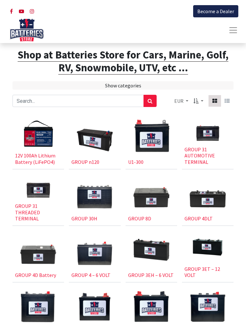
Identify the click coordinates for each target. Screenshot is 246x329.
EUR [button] (179, 101)
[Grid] (215, 101)
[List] (227, 101)
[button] (198, 101)
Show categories (123, 85)
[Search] (150, 101)
